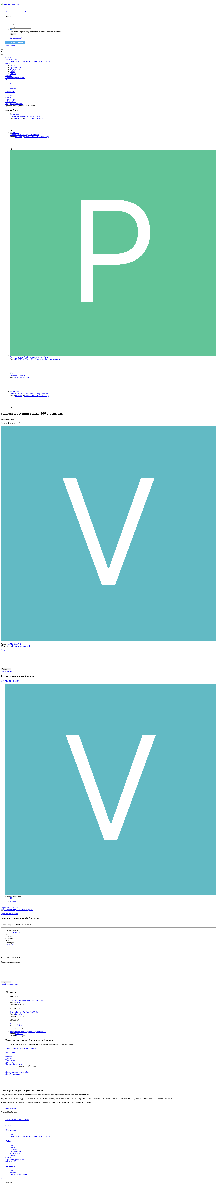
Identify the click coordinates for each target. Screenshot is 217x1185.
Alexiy (17, 1002)
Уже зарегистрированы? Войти (17, 12)
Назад (12, 1134)
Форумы (8, 76)
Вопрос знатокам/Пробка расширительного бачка (29, 357)
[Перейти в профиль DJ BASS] (14, 114)
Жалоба (13, 902)
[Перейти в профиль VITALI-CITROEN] (108, 640)
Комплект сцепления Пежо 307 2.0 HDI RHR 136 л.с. (30, 1000)
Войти (13, 34)
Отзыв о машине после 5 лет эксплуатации (26, 116)
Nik (16, 377)
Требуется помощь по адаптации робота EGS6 (28, 1032)
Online (7, 64)
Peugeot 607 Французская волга (47, 359)
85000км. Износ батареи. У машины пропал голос (29, 394)
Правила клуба (15, 68)
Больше (13, 74)
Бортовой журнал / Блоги (15, 78)
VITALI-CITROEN (14, 644)
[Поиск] (2, 54)
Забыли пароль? (16, 38)
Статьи (8, 57)
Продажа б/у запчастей (21, 646)
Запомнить (14, 32)
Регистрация (10, 45)
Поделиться (5, 650)
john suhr (18, 1014)
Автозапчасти (10, 945)
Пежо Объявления (12, 1074)
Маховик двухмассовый (19, 1024)
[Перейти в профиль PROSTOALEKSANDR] (113, 355)
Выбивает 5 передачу (18, 375)
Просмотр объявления (9, 914)
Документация (11, 59)
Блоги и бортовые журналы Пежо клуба (20, 1048)
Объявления (10, 80)
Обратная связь (11, 1108)
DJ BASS (18, 118)
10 (11, 898)
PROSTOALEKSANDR (24, 359)
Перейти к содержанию (10, 2)
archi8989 (18, 1026)
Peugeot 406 (24, 377)
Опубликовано (11, 908)
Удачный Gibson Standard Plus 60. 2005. (25, 1012)
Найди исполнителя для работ (17, 1072)
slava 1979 (19, 1034)
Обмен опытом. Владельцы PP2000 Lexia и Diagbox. (30, 61)
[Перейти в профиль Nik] (12, 373)
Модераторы (15, 70)
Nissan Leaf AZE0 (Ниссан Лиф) (36, 118)
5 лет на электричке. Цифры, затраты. (24, 135)
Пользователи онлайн (18, 86)
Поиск (12, 72)
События (13, 66)
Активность (10, 82)
